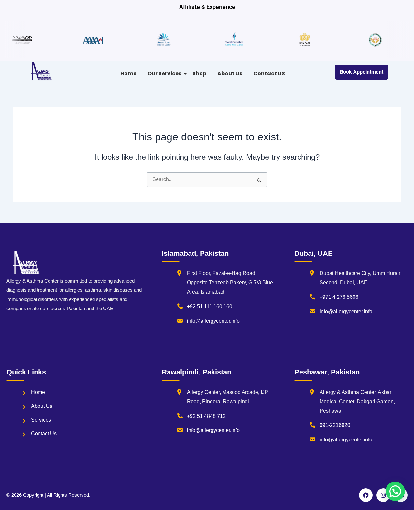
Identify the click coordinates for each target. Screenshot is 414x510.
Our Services (164, 73)
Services (41, 420)
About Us (229, 73)
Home (128, 73)
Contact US (269, 73)
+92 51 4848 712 (206, 416)
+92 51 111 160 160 (209, 306)
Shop (199, 73)
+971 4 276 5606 (339, 297)
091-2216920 (335, 425)
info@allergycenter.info (213, 321)
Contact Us (44, 433)
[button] (395, 491)
